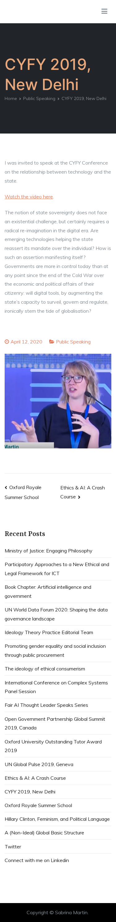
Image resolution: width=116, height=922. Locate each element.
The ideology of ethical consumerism (45, 668)
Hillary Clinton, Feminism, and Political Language (57, 819)
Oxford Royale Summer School (38, 805)
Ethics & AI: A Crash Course (35, 778)
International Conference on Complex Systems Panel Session (56, 687)
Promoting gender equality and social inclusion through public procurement (55, 650)
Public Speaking (73, 341)
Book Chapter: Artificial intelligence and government (48, 591)
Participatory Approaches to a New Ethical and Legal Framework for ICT (57, 568)
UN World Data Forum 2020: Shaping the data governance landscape (56, 614)
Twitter (13, 846)
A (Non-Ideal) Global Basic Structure (44, 832)
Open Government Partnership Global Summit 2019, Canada (55, 723)
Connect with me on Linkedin (37, 860)
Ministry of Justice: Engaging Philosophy (48, 550)
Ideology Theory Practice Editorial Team (49, 632)
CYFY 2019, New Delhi (30, 791)
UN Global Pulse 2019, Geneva (39, 764)
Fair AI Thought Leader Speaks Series (46, 705)
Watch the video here (29, 196)
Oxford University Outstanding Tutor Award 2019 (53, 746)
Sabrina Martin (71, 912)
